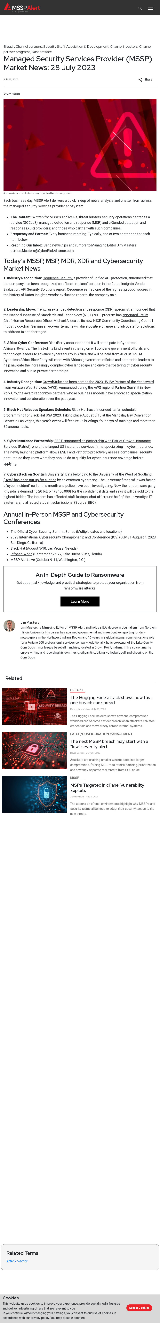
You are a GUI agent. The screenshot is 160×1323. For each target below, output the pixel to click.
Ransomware (42, 51)
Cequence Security (57, 278)
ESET (64, 452)
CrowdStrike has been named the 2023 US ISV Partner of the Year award (98, 382)
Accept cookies (139, 1307)
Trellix (41, 309)
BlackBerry (39, 360)
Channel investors (124, 46)
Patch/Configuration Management (101, 734)
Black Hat (18, 548)
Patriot (81, 452)
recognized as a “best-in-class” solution (70, 284)
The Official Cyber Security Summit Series (43, 531)
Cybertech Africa (17, 360)
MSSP (74, 778)
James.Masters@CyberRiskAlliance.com (42, 251)
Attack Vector (17, 1261)
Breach (9, 46)
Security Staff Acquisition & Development (76, 46)
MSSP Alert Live (23, 560)
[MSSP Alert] (22, 8)
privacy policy (40, 1318)
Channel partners (29, 46)
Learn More (80, 601)
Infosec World (21, 554)
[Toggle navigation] (150, 8)
